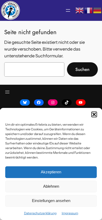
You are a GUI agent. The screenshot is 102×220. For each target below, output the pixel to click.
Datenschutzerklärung (40, 213)
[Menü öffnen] (68, 10)
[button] (94, 114)
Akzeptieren (51, 172)
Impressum (70, 213)
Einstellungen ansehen (51, 200)
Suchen (82, 69)
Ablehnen (51, 186)
